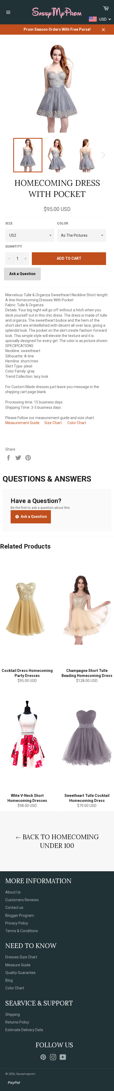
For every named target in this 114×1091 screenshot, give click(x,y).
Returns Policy (17, 1022)
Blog (9, 980)
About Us (13, 892)
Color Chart (76, 423)
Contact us (14, 907)
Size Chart (53, 423)
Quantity (13, 246)
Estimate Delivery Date (24, 1030)
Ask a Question (22, 274)
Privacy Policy (16, 923)
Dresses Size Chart (21, 957)
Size (8, 223)
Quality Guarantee (20, 973)
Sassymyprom (25, 1074)
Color (62, 223)
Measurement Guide (22, 423)
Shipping (12, 1014)
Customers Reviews (22, 900)
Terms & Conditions (21, 931)
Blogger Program (19, 915)
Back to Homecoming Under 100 (60, 841)
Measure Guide (17, 965)
